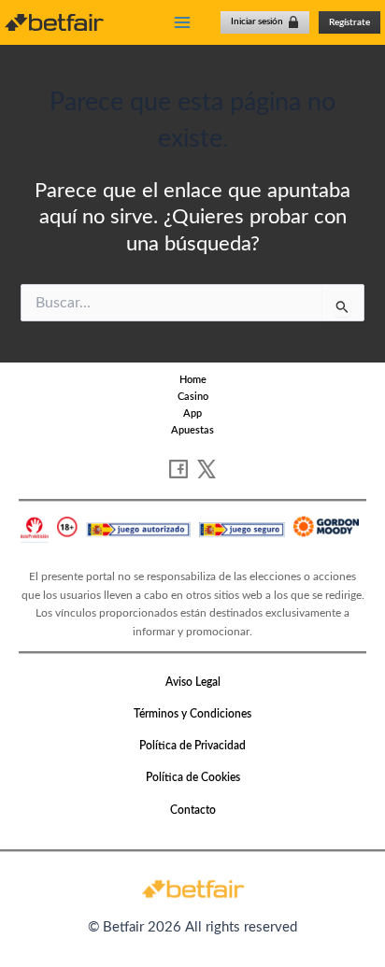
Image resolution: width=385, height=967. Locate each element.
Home (193, 380)
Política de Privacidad (192, 745)
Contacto (193, 810)
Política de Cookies (193, 777)
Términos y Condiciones (192, 713)
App (192, 413)
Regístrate (349, 22)
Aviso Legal (193, 682)
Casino (193, 396)
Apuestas (192, 430)
